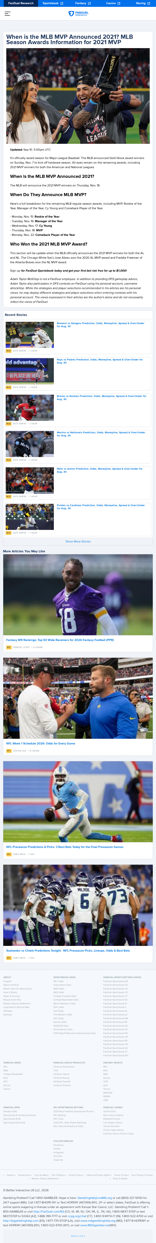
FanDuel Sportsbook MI (115, 1022)
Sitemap (7, 1015)
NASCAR (107, 1093)
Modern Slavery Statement (17, 1004)
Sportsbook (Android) (14, 1123)
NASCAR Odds (60, 1026)
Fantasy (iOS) (10, 1111)
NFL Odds (58, 981)
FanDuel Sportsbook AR (115, 981)
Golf (105, 1085)
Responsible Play (12, 1000)
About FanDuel (11, 985)
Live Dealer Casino (112, 1123)
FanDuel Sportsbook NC (115, 1026)
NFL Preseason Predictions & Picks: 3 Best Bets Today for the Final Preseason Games (64, 847)
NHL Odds (58, 1007)
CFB (105, 1082)
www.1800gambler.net (95, 1225)
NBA (5, 1071)
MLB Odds (58, 992)
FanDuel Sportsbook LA (115, 1015)
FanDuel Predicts (62, 1085)
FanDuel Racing (61, 1078)
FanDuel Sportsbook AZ (115, 985)
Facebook (58, 1145)
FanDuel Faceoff (61, 1082)
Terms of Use (121, 1175)
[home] (78, 14)
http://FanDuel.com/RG (49, 1211)
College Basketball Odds (66, 1000)
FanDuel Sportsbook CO (115, 992)
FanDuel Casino (61, 1074)
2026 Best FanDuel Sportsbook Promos (73, 1111)
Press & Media (120, 1179)
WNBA (106, 1096)
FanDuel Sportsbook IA (115, 1004)
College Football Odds (64, 996)
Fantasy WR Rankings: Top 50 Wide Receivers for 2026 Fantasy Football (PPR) (60, 640)
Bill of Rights (58, 1175)
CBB (105, 1100)
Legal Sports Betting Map (16, 1007)
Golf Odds (58, 1011)
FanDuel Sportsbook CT (115, 996)
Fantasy (80, 3)
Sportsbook (51, 3)
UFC (5, 1082)
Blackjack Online (111, 1119)
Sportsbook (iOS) (12, 1119)
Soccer (6, 1085)
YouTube (57, 1156)
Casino (111, 3)
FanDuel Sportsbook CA (115, 989)
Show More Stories (78, 541)
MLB (8, 351)
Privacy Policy (76, 1175)
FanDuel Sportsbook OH (115, 1037)
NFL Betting (59, 1115)
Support (7, 981)
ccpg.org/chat (77, 1216)
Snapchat (58, 1160)
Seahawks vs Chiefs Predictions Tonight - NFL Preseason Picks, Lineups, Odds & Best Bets (68, 950)
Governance (24, 1175)
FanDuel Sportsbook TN (115, 1044)
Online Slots (109, 1111)
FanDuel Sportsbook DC (115, 1000)
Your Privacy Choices (142, 1175)
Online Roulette (111, 1126)
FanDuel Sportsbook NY (115, 1033)
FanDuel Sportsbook (63, 1067)
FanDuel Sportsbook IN (115, 1011)
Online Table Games (113, 1130)
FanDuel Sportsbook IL (115, 1007)
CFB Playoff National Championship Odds (74, 1033)
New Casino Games (113, 1115)
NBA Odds (58, 989)
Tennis (106, 1089)
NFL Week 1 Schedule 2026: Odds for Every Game (40, 743)
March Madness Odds (64, 1004)
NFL (9, 647)
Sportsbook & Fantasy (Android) (19, 1115)
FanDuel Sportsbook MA (115, 1018)
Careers (10, 1175)
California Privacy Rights (98, 1175)
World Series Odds (63, 1029)
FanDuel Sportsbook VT (115, 1052)
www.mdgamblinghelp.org (97, 1220)
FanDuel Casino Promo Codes (118, 1134)
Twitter (56, 1149)
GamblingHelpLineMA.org (95, 1198)
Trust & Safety (41, 1175)
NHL (5, 1078)
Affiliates (7, 1011)
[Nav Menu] (7, 13)
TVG (55, 1071)
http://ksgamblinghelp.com (21, 1220)
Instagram (58, 1153)
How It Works (10, 992)
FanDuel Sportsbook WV (115, 1056)
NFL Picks (58, 1119)
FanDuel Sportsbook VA (115, 1048)
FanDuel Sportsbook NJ (115, 1029)
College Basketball (13, 1074)
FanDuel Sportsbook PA (115, 1041)
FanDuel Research (20, 3)
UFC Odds (58, 1018)
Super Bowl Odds (62, 985)
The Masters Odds (62, 1015)
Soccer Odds (60, 1022)
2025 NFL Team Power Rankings (70, 1123)
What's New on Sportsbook (17, 989)
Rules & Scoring (11, 996)
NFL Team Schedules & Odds (68, 1126)
